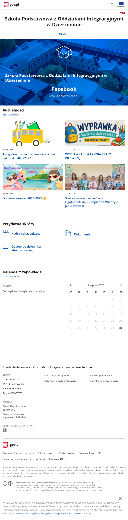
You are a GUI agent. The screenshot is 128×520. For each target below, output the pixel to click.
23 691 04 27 (10, 409)
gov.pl (15, 445)
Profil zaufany (86, 453)
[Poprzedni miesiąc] (71, 285)
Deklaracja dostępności (57, 375)
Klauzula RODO (57, 459)
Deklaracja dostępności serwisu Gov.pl (24, 459)
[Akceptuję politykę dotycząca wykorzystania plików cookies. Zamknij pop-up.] (120, 498)
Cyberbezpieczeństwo (101, 375)
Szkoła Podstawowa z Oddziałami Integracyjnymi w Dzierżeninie (64, 21)
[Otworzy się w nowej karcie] (5, 430)
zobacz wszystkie (11, 114)
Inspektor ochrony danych (103, 381)
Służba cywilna (67, 453)
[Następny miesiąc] (120, 285)
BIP (99, 453)
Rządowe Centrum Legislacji (18, 453)
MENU (62, 34)
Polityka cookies (46, 453)
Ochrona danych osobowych (60, 381)
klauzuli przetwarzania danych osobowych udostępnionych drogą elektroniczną (47, 513)
